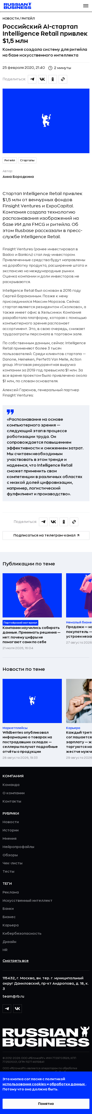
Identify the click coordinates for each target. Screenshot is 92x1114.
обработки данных (67, 1084)
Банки (8, 908)
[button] (85, 5)
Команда (11, 785)
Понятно (46, 1104)
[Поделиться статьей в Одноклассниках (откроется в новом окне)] (52, 79)
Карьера (11, 925)
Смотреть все (16, 961)
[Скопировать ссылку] (63, 79)
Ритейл (28, 18)
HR (5, 950)
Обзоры (10, 855)
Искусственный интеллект (27, 900)
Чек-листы (12, 863)
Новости (11, 18)
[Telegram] (7, 1008)
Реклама (11, 892)
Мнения (9, 838)
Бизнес (9, 917)
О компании (14, 793)
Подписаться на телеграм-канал (44, 535)
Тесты (8, 871)
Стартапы (27, 160)
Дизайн (9, 942)
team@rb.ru (13, 996)
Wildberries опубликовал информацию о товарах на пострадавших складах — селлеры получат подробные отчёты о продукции (30, 742)
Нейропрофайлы (18, 847)
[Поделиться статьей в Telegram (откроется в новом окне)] (32, 79)
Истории (11, 830)
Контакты (12, 801)
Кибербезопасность (22, 933)
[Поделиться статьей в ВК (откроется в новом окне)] (42, 79)
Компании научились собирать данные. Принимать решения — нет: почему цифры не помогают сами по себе (32, 635)
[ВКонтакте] (17, 1008)
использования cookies (25, 1084)
